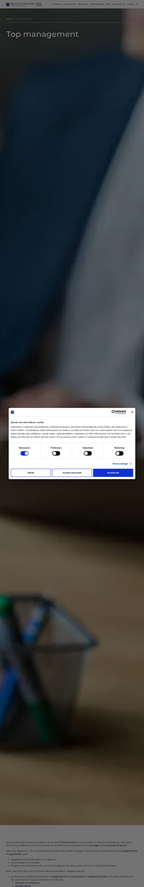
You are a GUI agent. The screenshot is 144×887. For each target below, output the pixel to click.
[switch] (56, 453)
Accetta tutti (113, 473)
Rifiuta (31, 473)
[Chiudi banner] (132, 412)
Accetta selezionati (72, 473)
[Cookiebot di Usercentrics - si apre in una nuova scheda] (113, 412)
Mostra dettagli (120, 464)
